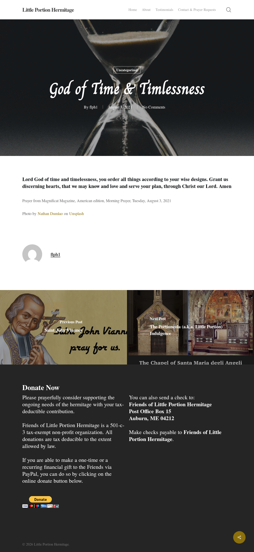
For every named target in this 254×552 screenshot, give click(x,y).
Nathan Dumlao (50, 213)
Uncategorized (127, 70)
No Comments (153, 107)
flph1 (94, 107)
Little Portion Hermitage (48, 9)
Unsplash (76, 213)
